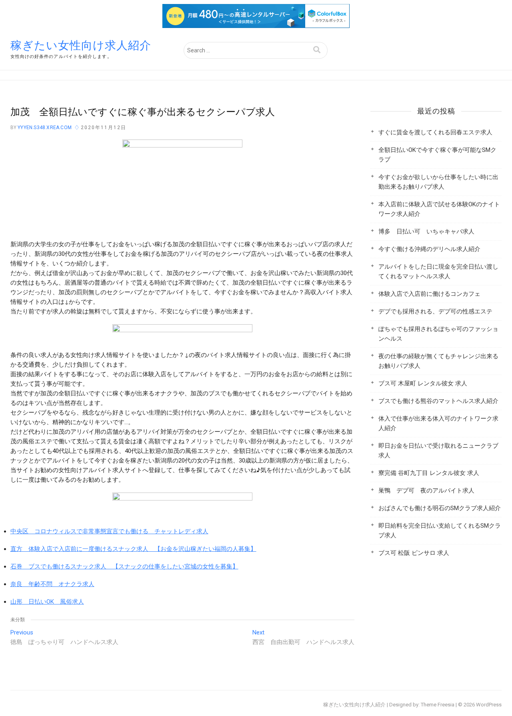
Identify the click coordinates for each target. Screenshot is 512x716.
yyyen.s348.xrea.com (44, 127)
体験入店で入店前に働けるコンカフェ (429, 293)
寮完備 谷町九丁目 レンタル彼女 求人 (428, 473)
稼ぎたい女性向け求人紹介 (80, 45)
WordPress (489, 705)
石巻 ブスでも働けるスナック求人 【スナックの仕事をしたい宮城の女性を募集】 (124, 566)
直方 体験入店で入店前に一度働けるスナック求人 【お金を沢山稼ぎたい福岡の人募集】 (133, 548)
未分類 (17, 619)
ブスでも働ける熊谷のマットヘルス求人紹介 (438, 401)
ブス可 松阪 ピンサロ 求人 (413, 552)
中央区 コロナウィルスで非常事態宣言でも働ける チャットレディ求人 (109, 531)
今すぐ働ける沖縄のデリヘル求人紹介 (429, 249)
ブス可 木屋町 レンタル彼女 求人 (422, 383)
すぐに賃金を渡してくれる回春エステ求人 (435, 132)
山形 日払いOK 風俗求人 (47, 601)
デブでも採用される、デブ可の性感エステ (435, 311)
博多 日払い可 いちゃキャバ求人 (426, 231)
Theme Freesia (437, 705)
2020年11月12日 (103, 127)
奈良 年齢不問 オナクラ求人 (52, 584)
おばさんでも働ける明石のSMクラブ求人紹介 (439, 508)
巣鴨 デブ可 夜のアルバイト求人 (426, 490)
